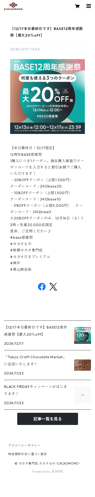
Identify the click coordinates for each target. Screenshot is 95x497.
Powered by (42, 471)
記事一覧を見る (47, 418)
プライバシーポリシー (24, 445)
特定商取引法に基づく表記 (27, 454)
